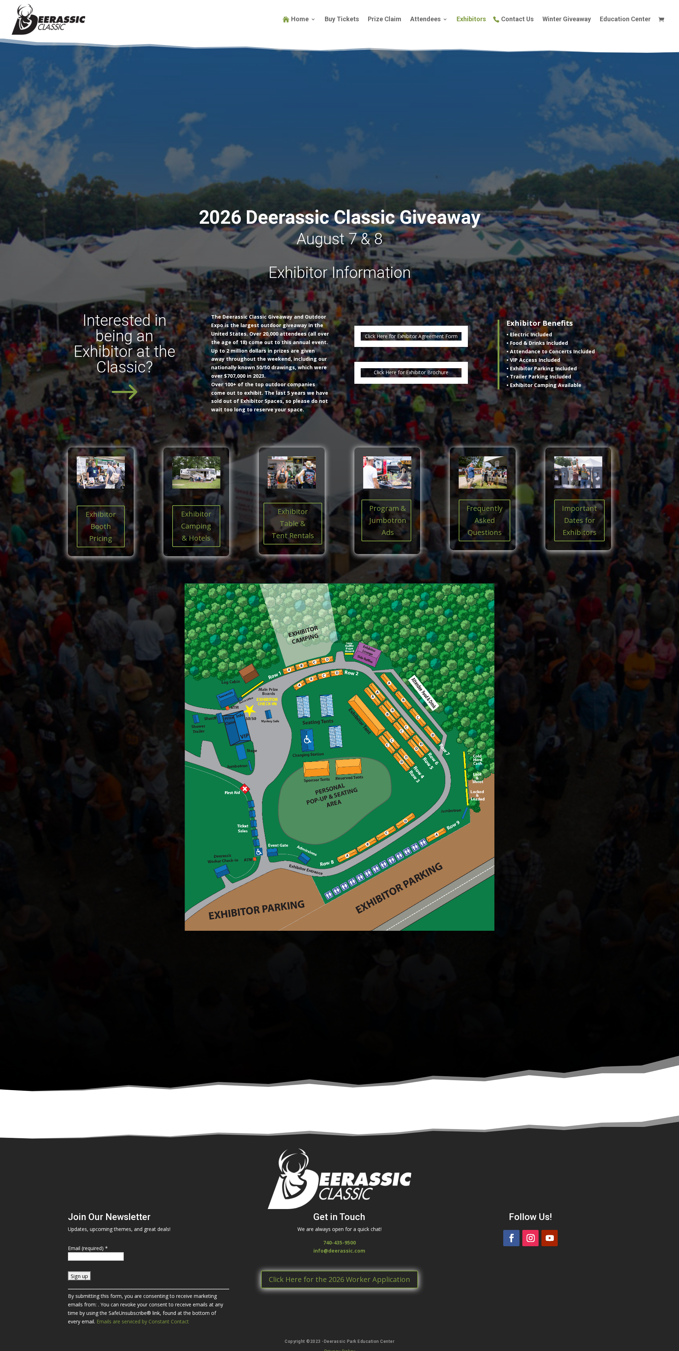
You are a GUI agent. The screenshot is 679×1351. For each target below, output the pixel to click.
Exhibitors (471, 20)
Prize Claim (384, 20)
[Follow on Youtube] (549, 1238)
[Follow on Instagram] (530, 1238)
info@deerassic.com (339, 1250)
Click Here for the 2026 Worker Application (339, 1279)
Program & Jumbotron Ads (387, 520)
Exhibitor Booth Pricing (101, 526)
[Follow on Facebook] (511, 1238)
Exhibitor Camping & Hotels (196, 526)
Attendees (425, 20)
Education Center (625, 20)
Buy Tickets (342, 20)
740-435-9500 (339, 1242)
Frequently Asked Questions (484, 520)
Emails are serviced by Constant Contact (143, 1321)
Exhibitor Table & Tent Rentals (293, 523)
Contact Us (517, 20)
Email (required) (88, 1248)
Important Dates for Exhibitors (579, 520)
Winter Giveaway (566, 20)
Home (300, 20)
